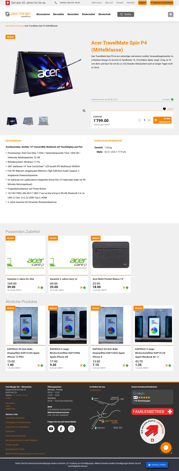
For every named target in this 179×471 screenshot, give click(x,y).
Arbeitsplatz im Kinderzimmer (18, 422)
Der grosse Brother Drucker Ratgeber (21, 440)
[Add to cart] (38, 288)
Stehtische (10, 431)
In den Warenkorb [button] (164, 120)
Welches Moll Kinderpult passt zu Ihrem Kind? (25, 454)
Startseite (10, 26)
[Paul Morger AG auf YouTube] (52, 431)
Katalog (19, 26)
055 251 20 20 (70, 3)
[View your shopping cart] (170, 14)
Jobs (8, 406)
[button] (139, 120)
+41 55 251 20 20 (19, 395)
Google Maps (95, 390)
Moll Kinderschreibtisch (16, 436)
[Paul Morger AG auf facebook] (63, 431)
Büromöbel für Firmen (15, 449)
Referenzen (10, 409)
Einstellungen (158, 465)
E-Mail (8, 398)
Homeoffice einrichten (15, 418)
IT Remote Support (14, 458)
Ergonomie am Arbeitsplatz (17, 427)
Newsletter (10, 403)
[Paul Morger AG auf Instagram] (73, 431)
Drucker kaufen (12, 445)
